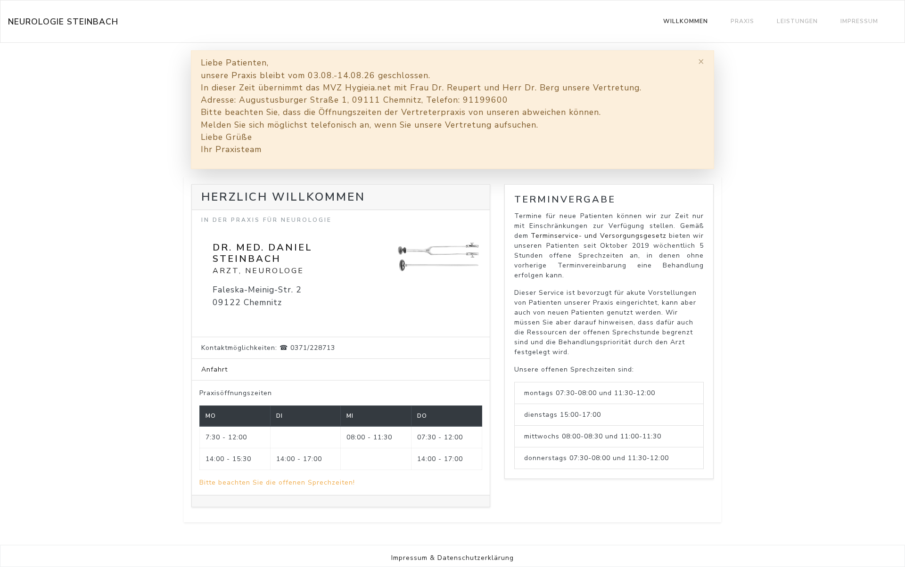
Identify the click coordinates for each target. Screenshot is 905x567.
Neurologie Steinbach (63, 21)
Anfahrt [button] (214, 369)
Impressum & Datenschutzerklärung (452, 557)
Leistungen (797, 21)
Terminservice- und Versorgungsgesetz (598, 235)
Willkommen (685, 21)
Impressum (859, 21)
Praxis (742, 21)
